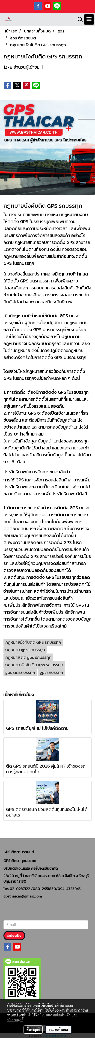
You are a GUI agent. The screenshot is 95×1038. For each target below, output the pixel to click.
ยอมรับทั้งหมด (58, 1029)
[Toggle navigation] (89, 19)
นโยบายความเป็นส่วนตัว (54, 1015)
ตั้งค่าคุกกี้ (33, 1029)
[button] (78, 19)
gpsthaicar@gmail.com (22, 896)
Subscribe (14, 935)
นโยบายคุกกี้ (15, 1020)
